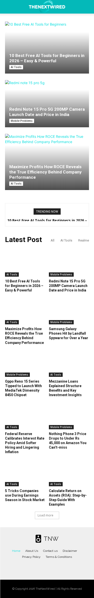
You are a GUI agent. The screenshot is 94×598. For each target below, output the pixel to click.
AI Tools (16, 67)
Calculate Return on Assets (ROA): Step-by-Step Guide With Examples (68, 498)
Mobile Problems (22, 121)
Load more (45, 515)
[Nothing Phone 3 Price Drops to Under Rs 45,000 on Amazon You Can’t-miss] (69, 415)
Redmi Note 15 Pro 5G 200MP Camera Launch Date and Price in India (47, 112)
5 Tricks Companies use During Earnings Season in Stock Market (25, 495)
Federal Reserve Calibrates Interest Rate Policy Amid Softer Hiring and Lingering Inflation (24, 443)
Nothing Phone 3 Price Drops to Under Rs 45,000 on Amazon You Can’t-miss (67, 441)
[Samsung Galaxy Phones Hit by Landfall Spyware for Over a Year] (69, 310)
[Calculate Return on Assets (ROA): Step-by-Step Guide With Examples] (69, 472)
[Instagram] (42, 567)
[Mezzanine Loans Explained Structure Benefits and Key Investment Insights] (69, 363)
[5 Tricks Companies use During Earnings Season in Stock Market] (25, 472)
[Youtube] (62, 567)
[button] (9, 7)
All (52, 240)
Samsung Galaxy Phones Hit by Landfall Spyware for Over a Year (68, 333)
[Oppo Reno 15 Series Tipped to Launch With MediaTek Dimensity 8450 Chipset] (25, 363)
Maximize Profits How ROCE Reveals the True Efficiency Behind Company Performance (45, 172)
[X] (52, 567)
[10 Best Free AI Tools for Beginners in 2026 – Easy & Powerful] (47, 48)
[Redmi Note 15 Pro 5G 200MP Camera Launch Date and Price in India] (47, 103)
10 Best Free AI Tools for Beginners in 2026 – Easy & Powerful (46, 58)
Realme (83, 240)
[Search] (87, 7)
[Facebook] (32, 567)
